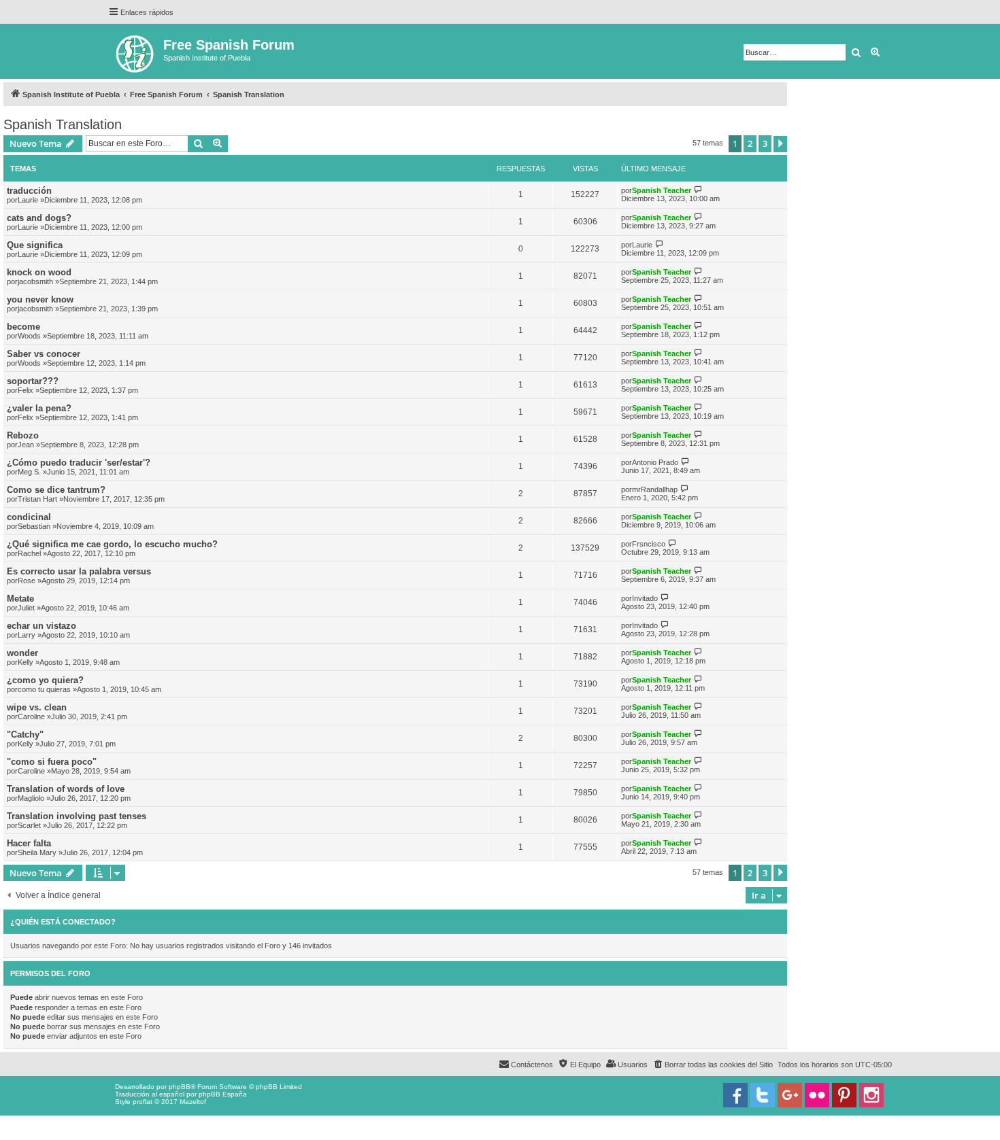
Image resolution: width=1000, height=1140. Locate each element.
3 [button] (765, 143)
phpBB (179, 1086)
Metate (20, 598)
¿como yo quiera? (45, 680)
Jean (26, 445)
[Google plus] (790, 1095)
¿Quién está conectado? (63, 922)
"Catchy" (25, 734)
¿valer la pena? (39, 408)
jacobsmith (35, 281)
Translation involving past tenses (76, 816)
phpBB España (223, 1094)
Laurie (28, 200)
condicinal (29, 517)
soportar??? (33, 381)
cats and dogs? (39, 218)
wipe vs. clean (37, 707)
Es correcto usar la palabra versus (79, 571)
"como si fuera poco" (52, 762)
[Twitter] (762, 1095)
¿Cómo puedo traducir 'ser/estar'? (78, 462)
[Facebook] (735, 1095)
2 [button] (750, 143)
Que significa (35, 245)
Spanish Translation (62, 124)
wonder (22, 653)
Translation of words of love (65, 789)
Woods (29, 336)
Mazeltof (193, 1101)
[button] (780, 144)
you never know (40, 299)
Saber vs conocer (43, 354)
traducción (29, 191)
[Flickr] (817, 1095)
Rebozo (23, 435)
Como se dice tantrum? (56, 490)
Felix (25, 390)
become (23, 327)
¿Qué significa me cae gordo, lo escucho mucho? (112, 544)
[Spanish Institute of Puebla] (135, 51)
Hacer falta (29, 843)
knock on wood (39, 272)
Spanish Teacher (661, 190)
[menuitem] (712, 1064)
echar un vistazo (41, 626)
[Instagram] (871, 1095)
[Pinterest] (844, 1095)
